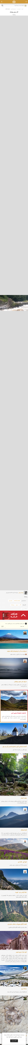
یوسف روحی (21, 592)
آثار (20, 605)
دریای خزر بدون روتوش (20, 681)
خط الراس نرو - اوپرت (21, 892)
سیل (17, 605)
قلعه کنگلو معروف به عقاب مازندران (17, 924)
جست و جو (2, 5)
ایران (22, 9)
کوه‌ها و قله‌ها (8, 9)
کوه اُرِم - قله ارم (22, 862)
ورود (1, 1)
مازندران (10, 601)
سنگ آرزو (24, 989)
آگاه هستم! (14, 1041)
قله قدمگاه (24, 830)
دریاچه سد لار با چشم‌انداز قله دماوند (17, 651)
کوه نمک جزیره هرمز (21, 952)
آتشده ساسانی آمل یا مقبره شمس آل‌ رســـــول (15, 747)
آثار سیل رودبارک (14, 12)
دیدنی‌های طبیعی (13, 9)
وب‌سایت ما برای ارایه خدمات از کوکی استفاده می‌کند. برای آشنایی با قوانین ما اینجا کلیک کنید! (14, 1036)
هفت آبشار (24, 798)
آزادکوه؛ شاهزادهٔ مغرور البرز (18, 713)
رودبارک (12, 605)
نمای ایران (18, 9)
